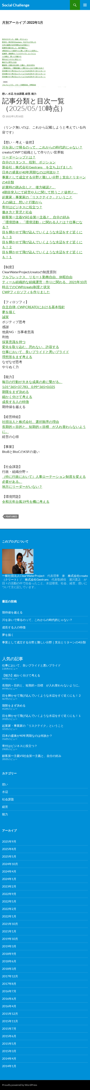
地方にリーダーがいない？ (22, 486)
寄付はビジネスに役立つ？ (22, 207)
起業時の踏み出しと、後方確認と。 (29, 187)
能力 (33, 93)
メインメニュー (85, 5)
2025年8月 (9, 849)
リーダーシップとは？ (19, 157)
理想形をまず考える (17, 357)
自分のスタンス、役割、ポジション (29, 162)
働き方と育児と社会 (17, 212)
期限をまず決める (15, 392)
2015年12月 (10, 1013)
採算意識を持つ (14, 342)
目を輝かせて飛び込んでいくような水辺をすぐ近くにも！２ (41, 695)
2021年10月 (10, 924)
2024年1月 (9, 879)
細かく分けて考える (17, 397)
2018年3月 (9, 968)
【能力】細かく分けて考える (21, 675)
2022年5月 (9, 901)
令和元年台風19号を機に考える (25, 501)
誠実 (5, 317)
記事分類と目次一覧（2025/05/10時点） (34, 104)
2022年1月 (9, 916)
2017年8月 (9, 983)
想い (4, 93)
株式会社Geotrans (37, 579)
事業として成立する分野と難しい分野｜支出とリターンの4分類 (44, 642)
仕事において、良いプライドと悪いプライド (35, 352)
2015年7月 (9, 1028)
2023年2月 (9, 886)
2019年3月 (9, 946)
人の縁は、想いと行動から (22, 202)
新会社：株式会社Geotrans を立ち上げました (37, 167)
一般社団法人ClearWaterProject (23, 575)
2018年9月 (9, 953)
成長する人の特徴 (15, 402)
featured (11, 516)
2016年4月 (9, 1006)
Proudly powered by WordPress (19, 1084)
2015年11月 (10, 1021)
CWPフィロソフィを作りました (26, 292)
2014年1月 (9, 1066)
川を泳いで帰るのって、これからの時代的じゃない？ (42, 147)
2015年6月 (9, 1036)
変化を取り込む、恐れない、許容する (30, 347)
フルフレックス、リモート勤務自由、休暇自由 (37, 277)
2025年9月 (9, 841)
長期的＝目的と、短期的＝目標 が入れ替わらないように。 (41, 685)
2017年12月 (10, 976)
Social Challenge (16, 5)
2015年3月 (9, 1051)
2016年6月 (9, 998)
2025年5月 (9, 856)
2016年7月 (9, 991)
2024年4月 (9, 871)
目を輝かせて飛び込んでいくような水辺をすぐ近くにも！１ (41, 715)
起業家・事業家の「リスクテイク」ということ (37, 197)
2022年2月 (9, 909)
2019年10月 (10, 938)
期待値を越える (12, 612)
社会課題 (19, 93)
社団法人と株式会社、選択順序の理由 (30, 422)
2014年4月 (9, 1058)
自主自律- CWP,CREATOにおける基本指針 (33, 307)
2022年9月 (9, 894)
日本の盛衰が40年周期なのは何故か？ (30, 172)
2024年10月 (10, 864)
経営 (27, 93)
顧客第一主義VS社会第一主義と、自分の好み (36, 217)
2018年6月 (9, 961)
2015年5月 (9, 1043)
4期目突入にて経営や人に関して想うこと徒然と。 (40, 192)
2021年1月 (9, 931)
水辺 (10, 93)
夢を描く (8, 312)
